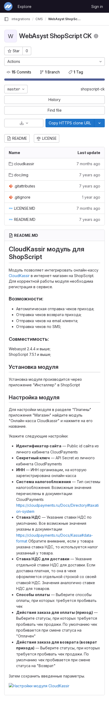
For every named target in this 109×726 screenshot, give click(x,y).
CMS (39, 19)
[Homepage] (8, 6)
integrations (21, 19)
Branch (52, 72)
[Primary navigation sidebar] (6, 19)
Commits (21, 72)
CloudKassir (19, 275)
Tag (78, 72)
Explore (24, 6)
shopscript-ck (93, 89)
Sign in (97, 6)
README (19, 138)
